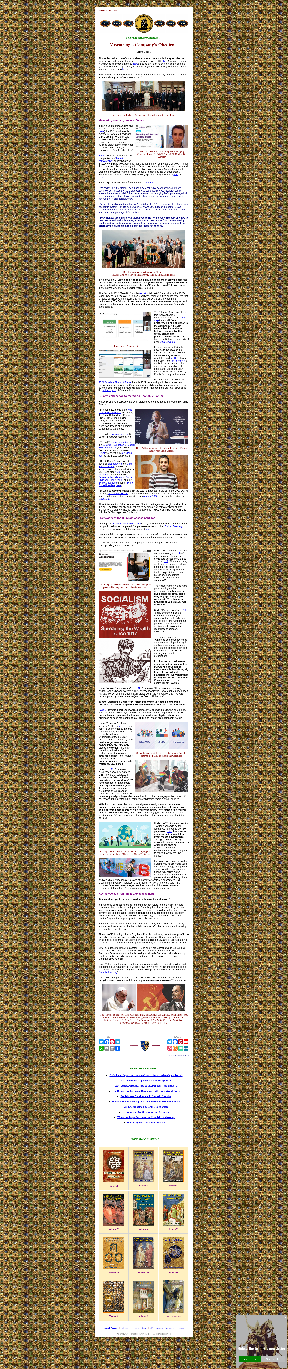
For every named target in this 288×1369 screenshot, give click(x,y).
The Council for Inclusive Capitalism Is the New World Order (146, 1091)
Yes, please (249, 1359)
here (165, 61)
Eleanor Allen (115, 464)
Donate (181, 1328)
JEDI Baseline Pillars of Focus (115, 382)
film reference (177, 360)
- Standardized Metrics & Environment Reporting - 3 (146, 1086)
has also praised (120, 434)
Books (144, 1328)
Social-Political (110, 1328)
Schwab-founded (108, 482)
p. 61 (169, 831)
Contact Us (170, 1328)
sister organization (122, 442)
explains (144, 293)
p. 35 (121, 726)
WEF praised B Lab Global (116, 411)
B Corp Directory (173, 526)
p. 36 (110, 769)
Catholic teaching (108, 972)
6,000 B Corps (167, 342)
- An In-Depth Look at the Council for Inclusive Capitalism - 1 (146, 1075)
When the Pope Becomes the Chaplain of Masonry (146, 1117)
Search (159, 1328)
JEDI (174, 358)
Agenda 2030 (150, 496)
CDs (152, 1328)
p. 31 (137, 688)
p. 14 (183, 610)
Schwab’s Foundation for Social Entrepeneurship (116, 478)
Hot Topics (125, 1328)
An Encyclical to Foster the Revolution (146, 1107)
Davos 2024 (105, 499)
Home (136, 1328)
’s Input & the (146, 1101)
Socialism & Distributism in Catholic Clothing (146, 1096)
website (150, 182)
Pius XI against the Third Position (146, 1122)
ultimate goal (109, 390)
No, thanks (273, 1359)
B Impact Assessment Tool (127, 523)
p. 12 (177, 553)
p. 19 (165, 561)
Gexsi (102, 453)
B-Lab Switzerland (118, 493)
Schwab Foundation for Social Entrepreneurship (117, 446)
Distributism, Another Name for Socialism (146, 1112)
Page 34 (103, 710)
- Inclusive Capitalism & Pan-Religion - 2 (146, 1080)
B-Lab (102, 155)
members (104, 474)
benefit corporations (111, 159)
